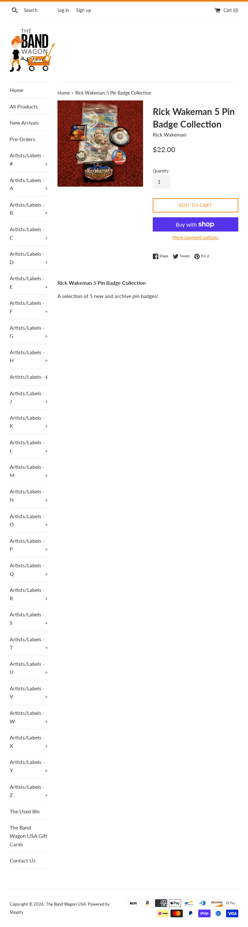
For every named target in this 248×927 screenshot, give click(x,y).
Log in (63, 10)
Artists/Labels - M (29, 471)
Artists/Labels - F (29, 307)
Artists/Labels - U (29, 668)
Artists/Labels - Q (29, 569)
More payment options (195, 237)
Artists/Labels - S (29, 618)
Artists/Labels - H (29, 356)
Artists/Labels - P (29, 545)
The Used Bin (25, 811)
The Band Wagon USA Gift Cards (28, 835)
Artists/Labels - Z (29, 791)
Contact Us (23, 860)
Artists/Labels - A (29, 184)
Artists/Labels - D (29, 258)
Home (16, 90)
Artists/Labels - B (29, 208)
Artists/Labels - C (29, 233)
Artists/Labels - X (29, 741)
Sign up (83, 10)
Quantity (161, 170)
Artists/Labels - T (29, 643)
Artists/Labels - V (29, 692)
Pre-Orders (22, 139)
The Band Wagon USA (66, 904)
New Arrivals (24, 122)
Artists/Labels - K (29, 422)
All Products (24, 106)
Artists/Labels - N (29, 495)
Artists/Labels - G (29, 331)
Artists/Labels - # (29, 159)
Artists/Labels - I (29, 377)
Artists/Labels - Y (29, 766)
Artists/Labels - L (29, 446)
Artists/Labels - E (29, 282)
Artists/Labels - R (29, 594)
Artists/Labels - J (29, 397)
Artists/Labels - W (29, 717)
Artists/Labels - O (29, 520)
